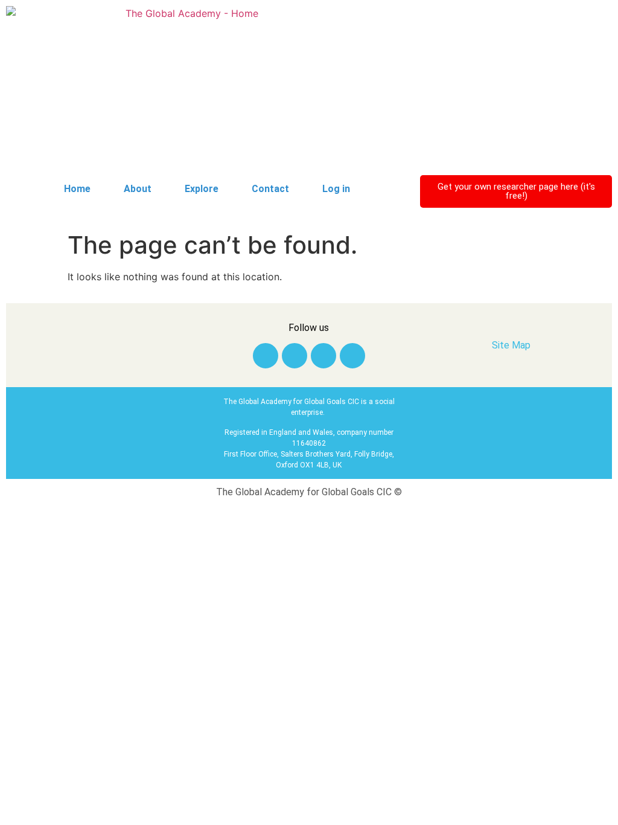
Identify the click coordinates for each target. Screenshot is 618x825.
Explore (201, 188)
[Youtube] (352, 355)
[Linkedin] (294, 355)
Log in (336, 188)
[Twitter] (265, 355)
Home (77, 188)
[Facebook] (323, 355)
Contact (270, 188)
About (137, 188)
